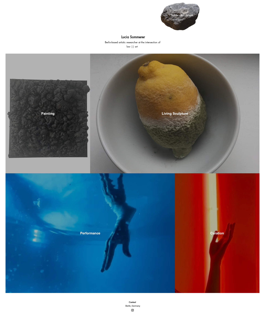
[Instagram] (132, 310)
